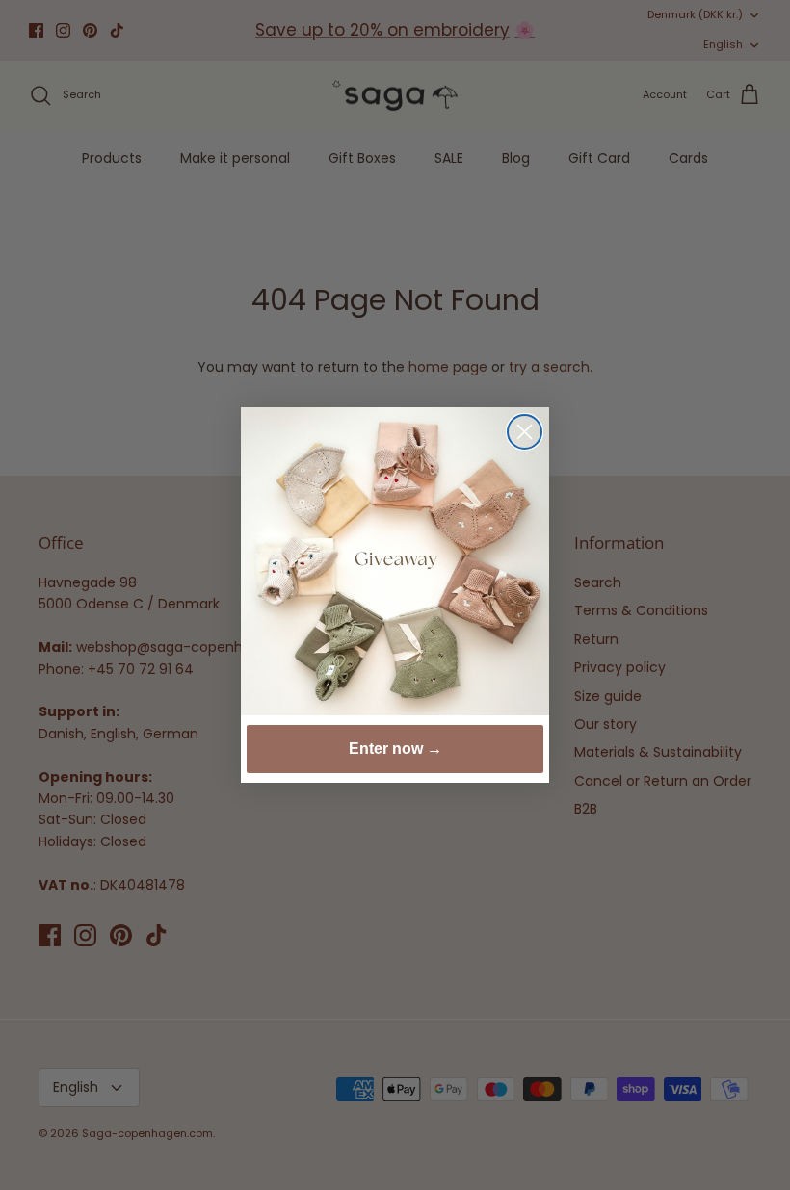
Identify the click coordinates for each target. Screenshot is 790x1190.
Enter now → (395, 748)
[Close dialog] (524, 432)
